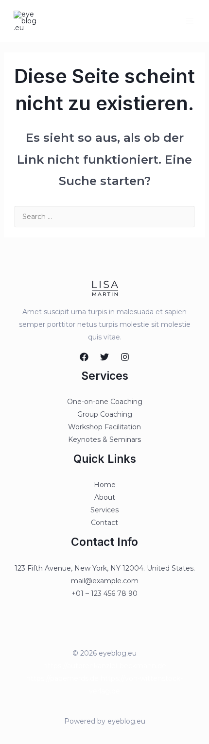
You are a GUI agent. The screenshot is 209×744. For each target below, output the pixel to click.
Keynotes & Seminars (104, 439)
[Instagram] (125, 357)
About (104, 497)
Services (104, 510)
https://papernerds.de (62, 678)
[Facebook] (84, 357)
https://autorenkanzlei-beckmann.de (104, 665)
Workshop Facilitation (104, 427)
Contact (104, 522)
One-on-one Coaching (104, 401)
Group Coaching (104, 414)
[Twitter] (104, 357)
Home (105, 484)
